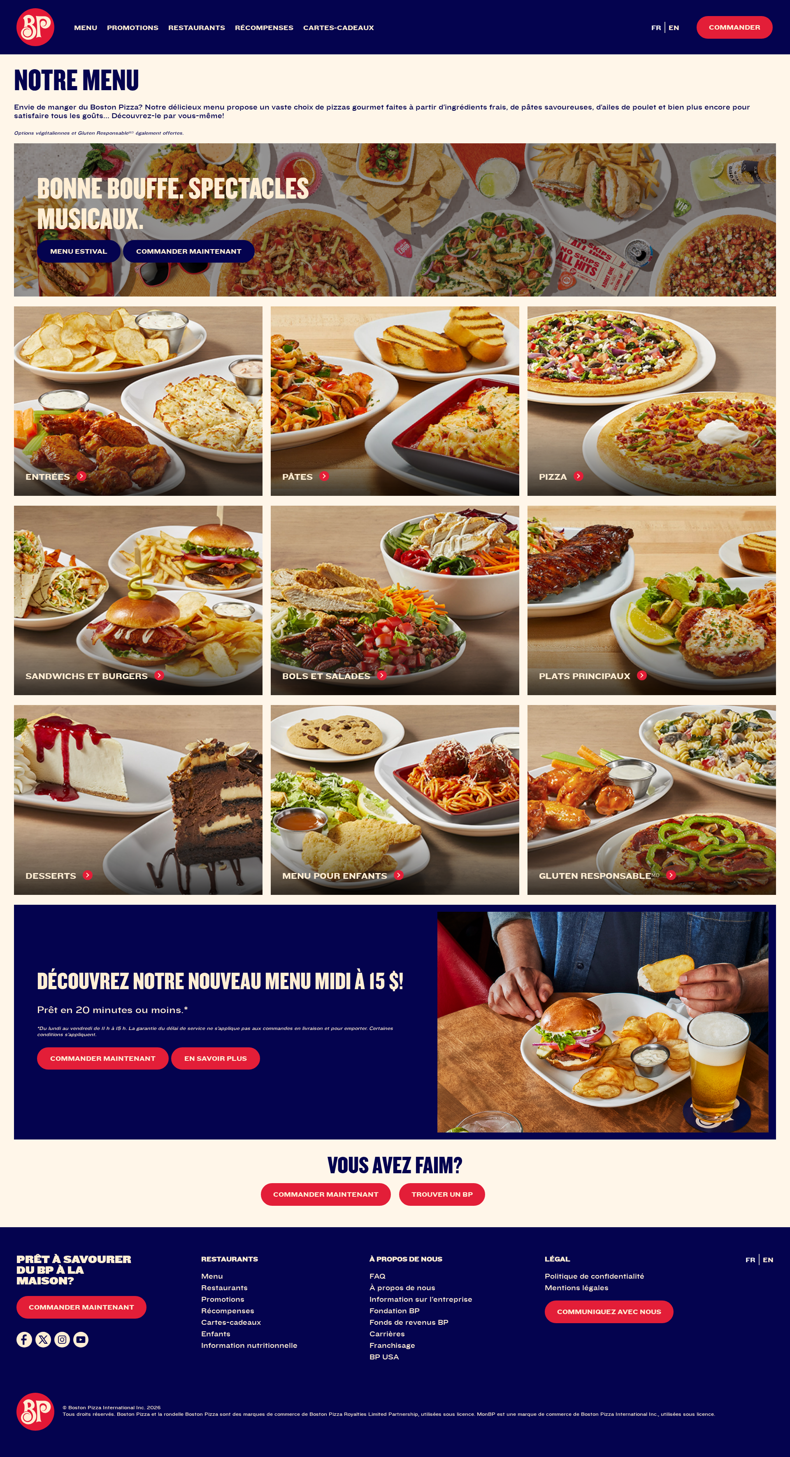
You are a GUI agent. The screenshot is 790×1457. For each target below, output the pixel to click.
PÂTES (297, 476)
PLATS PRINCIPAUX (584, 676)
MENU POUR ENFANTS (334, 875)
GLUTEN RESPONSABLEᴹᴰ (599, 875)
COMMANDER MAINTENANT (189, 251)
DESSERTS (51, 875)
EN (674, 27)
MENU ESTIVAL (78, 251)
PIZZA (553, 476)
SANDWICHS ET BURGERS (87, 676)
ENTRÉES (48, 476)
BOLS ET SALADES (326, 676)
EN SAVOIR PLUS (215, 1058)
